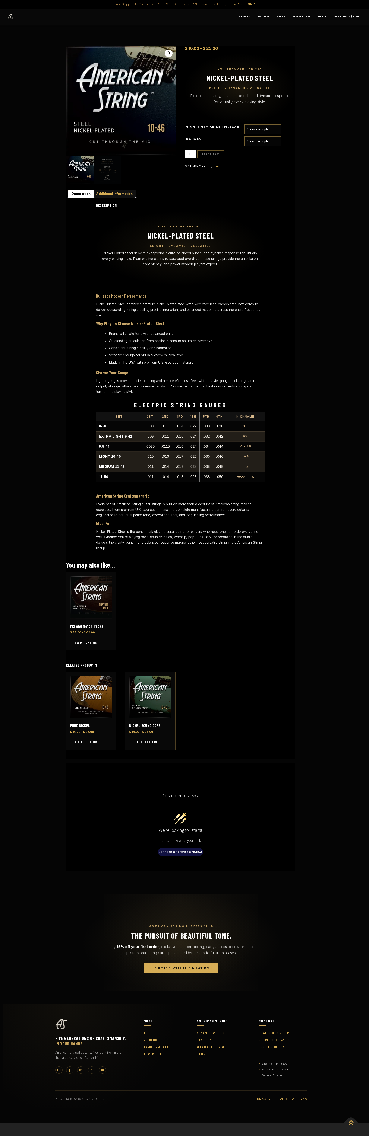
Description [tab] (81, 194)
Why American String (211, 1033)
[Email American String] (59, 1070)
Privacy (264, 1099)
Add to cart (211, 154)
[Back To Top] (351, 1123)
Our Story (204, 1040)
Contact (202, 1054)
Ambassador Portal (211, 1047)
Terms (281, 1099)
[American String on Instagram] (80, 1070)
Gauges (194, 139)
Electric (219, 166)
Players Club (302, 16)
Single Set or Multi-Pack (213, 127)
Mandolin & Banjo (157, 1047)
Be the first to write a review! (180, 852)
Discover (263, 16)
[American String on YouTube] (102, 1070)
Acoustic (150, 1040)
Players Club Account (275, 1033)
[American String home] (61, 1024)
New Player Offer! (242, 4)
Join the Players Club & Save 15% (181, 968)
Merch (322, 16)
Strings (244, 16)
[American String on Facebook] (69, 1070)
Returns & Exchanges (274, 1040)
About (281, 16)
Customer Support (272, 1047)
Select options (86, 642)
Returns (299, 1099)
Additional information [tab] (114, 194)
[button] (169, 53)
